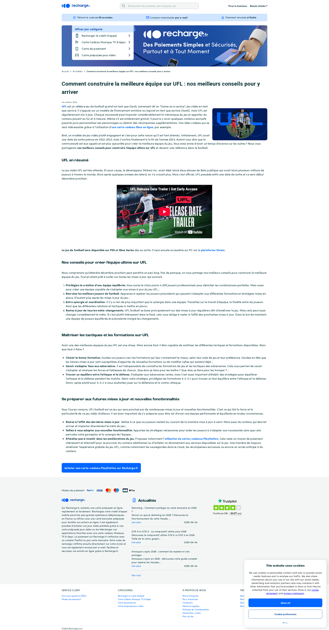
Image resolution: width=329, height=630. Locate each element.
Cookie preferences (285, 614)
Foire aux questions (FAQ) (74, 595)
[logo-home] (76, 6)
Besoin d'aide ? (258, 6)
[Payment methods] (110, 490)
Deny (285, 623)
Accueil (65, 71)
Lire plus (136, 522)
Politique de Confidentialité (195, 609)
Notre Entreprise (190, 595)
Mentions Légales (190, 606)
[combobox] (162, 6)
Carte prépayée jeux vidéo (131, 606)
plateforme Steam (213, 250)
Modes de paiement (71, 599)
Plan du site (188, 616)
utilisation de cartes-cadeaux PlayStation (191, 438)
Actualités (77, 71)
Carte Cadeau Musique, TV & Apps (134, 599)
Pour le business (237, 6)
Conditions (187, 602)
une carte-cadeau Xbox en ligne (132, 127)
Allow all (285, 602)
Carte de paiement (127, 602)
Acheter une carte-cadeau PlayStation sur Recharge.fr (101, 468)
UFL (64, 106)
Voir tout (136, 575)
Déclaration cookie (191, 613)
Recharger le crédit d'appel (131, 595)
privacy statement (294, 593)
